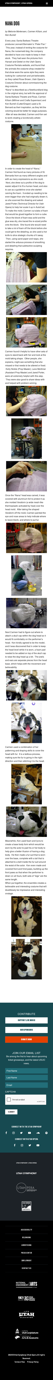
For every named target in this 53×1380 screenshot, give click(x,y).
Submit (11, 1112)
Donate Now (26, 1039)
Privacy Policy (33, 1362)
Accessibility (26, 1230)
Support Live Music (26, 1020)
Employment (26, 1261)
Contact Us (26, 1268)
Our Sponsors (26, 1030)
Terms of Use (19, 1362)
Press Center (26, 1253)
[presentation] (25, 1100)
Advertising (26, 1245)
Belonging (26, 1238)
